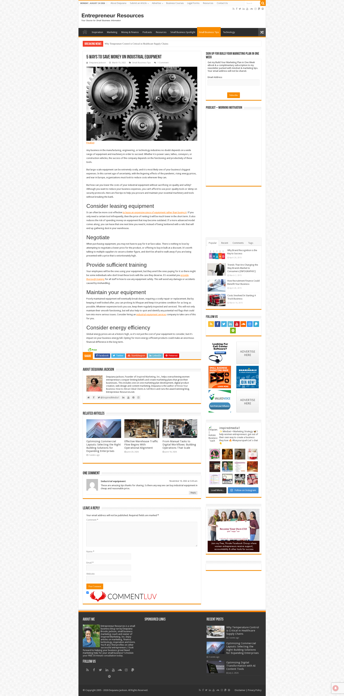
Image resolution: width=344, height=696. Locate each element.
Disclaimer (240, 690)
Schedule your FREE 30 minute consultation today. (108, 654)
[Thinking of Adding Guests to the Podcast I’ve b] (227, 466)
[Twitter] (240, 9)
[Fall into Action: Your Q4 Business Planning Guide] (252, 466)
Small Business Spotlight (182, 32)
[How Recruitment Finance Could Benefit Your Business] (217, 285)
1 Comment (163, 63)
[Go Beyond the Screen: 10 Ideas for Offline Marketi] (214, 466)
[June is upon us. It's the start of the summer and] (252, 454)
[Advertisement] (190, 15)
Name (90, 551)
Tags (250, 243)
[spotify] (262, 9)
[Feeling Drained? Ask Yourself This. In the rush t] (227, 454)
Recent (224, 243)
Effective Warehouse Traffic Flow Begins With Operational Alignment (141, 444)
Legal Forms (193, 3)
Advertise (156, 3)
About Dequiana (118, 3)
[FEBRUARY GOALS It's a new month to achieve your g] (252, 479)
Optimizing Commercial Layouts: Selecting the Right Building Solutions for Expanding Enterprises (153, 43)
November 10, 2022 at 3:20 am (183, 481)
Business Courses (175, 3)
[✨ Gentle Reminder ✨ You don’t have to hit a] (240, 454)
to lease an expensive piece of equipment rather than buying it (155, 212)
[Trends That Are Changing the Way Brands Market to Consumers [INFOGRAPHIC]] (217, 269)
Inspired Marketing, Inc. (148, 377)
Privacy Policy (254, 690)
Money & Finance (130, 32)
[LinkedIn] (243, 9)
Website (90, 573)
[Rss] (233, 9)
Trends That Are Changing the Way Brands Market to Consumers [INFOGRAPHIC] (242, 268)
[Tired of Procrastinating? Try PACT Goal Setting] (214, 479)
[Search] (263, 3)
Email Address (215, 77)
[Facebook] (237, 9)
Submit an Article (138, 3)
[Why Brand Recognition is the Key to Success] (217, 255)
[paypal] (259, 9)
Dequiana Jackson (97, 63)
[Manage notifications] (335, 688)
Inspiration (97, 32)
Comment (92, 519)
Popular (213, 243)
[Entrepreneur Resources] (112, 16)
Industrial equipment (113, 481)
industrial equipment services (151, 314)
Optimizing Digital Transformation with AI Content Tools (240, 666)
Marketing (112, 32)
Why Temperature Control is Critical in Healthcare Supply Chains (242, 630)
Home (85, 32)
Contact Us (222, 3)
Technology (229, 32)
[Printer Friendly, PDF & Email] (92, 349)
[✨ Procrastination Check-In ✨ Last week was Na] (227, 479)
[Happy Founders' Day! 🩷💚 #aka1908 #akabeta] (214, 454)
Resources (208, 3)
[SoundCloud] (251, 9)
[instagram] (255, 9)
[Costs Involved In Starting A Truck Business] (217, 300)
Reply (193, 493)
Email (90, 562)
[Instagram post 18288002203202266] (240, 479)
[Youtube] (247, 9)
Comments (238, 243)
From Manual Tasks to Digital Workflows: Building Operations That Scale (179, 444)
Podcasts (147, 32)
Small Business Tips (209, 32)
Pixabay (90, 142)
